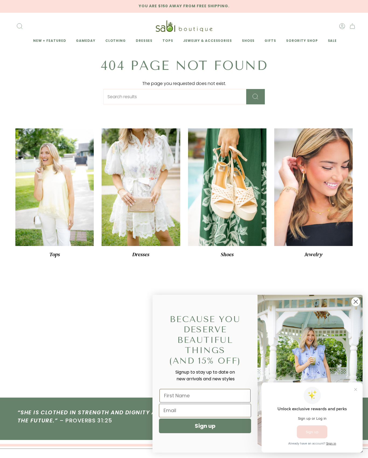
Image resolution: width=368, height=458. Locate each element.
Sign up (205, 426)
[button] (48, 41)
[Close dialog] (355, 301)
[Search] (255, 96)
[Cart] (352, 26)
